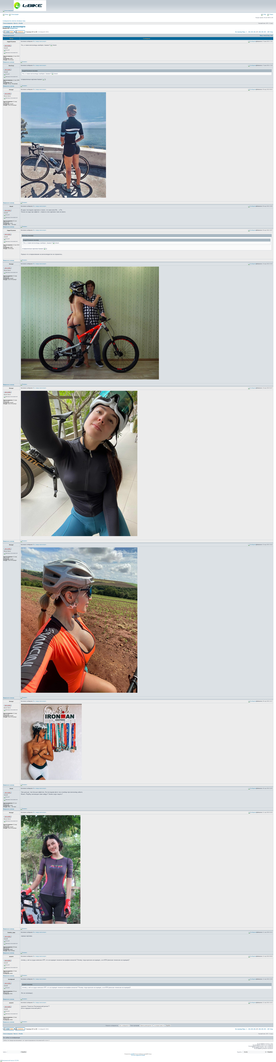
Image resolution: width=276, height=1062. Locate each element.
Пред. (243, 32)
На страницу (238, 32)
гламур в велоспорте (14, 26)
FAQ (264, 14)
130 (265, 32)
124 (249, 32)
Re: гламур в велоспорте (39, 41)
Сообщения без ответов (9, 21)
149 (268, 32)
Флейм (21, 23)
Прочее (16, 23)
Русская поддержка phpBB (138, 1055)
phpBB (132, 1054)
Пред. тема (263, 35)
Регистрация (14, 14)
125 (252, 32)
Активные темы (21, 21)
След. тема (270, 35)
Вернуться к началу (8, 62)
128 (260, 32)
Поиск (271, 14)
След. (271, 32)
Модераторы (14, 28)
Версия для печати (9, 35)
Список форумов (7, 23)
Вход (6, 14)
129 (262, 32)
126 (254, 32)
